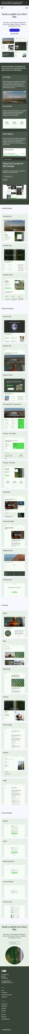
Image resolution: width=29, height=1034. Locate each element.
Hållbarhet (4, 1006)
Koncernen (4, 1004)
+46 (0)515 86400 (5, 981)
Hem (2, 990)
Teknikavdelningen (6, 994)
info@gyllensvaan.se (7, 982)
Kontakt (3, 1010)
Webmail (3, 1017)
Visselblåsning (5, 1019)
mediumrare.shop (17, 3)
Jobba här (4, 997)
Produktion (4, 992)
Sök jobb (3, 1008)
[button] (26, 8)
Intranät (3, 1014)
